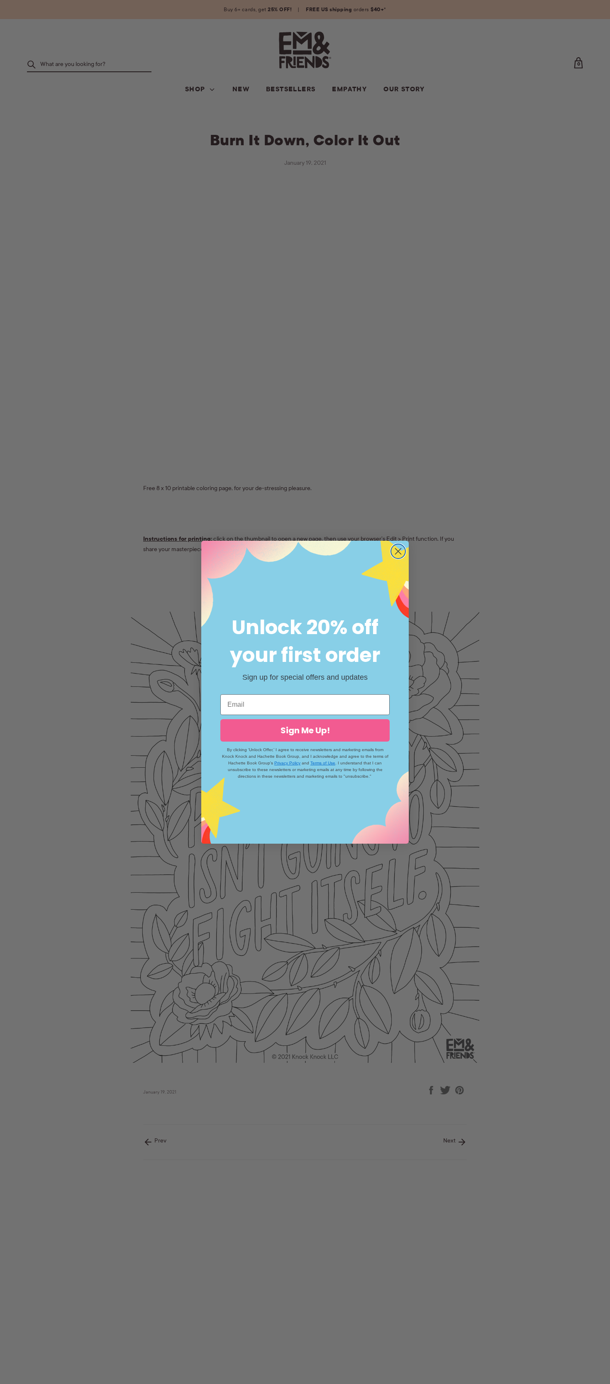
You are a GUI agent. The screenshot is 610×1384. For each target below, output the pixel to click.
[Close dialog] (398, 551)
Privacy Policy (287, 763)
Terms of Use (322, 763)
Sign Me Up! (305, 730)
